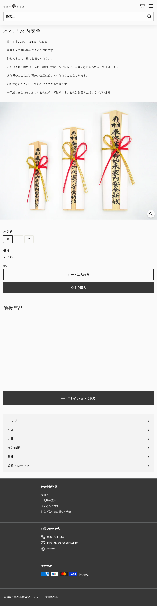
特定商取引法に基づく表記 (56, 511)
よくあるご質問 (50, 506)
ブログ (45, 495)
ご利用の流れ (48, 500)
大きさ (7, 231)
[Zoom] (151, 214)
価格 (6, 250)
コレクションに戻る (81, 398)
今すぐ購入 (78, 287)
